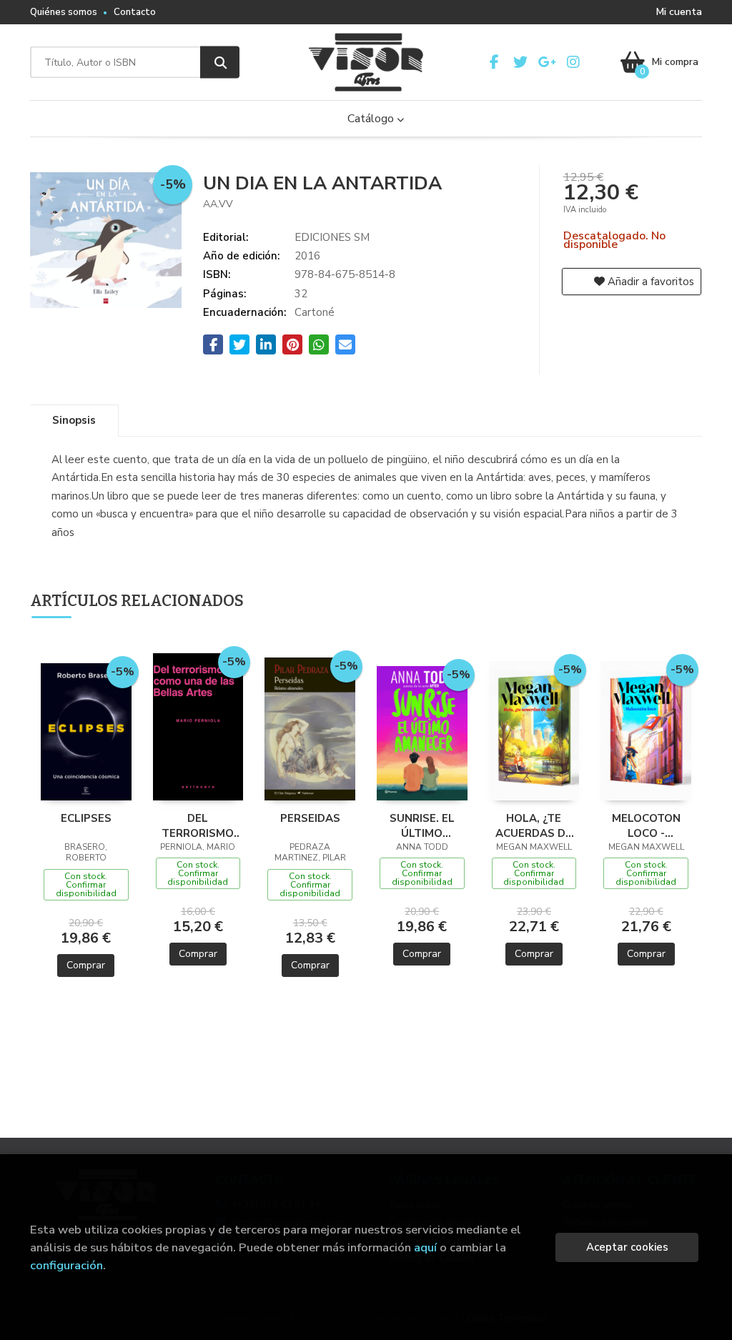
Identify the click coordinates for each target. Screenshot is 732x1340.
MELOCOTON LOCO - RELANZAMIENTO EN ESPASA (645, 825)
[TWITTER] (520, 62)
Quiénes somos (63, 12)
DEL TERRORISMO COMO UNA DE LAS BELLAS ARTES (198, 825)
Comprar (85, 965)
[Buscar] (219, 62)
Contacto (135, 12)
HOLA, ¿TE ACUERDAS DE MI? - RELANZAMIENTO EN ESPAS (534, 825)
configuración (66, 1265)
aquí (425, 1247)
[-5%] (86, 730)
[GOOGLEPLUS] (547, 62)
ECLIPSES (86, 818)
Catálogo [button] (372, 118)
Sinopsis (74, 420)
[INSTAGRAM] (573, 62)
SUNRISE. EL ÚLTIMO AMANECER (422, 825)
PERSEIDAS (310, 818)
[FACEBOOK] (494, 62)
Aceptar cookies (627, 1247)
